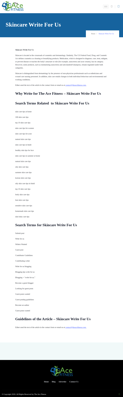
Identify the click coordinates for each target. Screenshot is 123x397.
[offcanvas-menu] (118, 6)
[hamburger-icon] (105, 6)
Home (93, 34)
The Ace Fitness (40, 394)
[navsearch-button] (112, 6)
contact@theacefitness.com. (75, 85)
